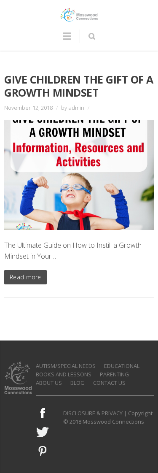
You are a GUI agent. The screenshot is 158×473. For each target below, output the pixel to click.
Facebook (42, 413)
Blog (77, 383)
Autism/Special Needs (66, 366)
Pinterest (42, 451)
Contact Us (109, 383)
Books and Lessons (63, 374)
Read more (25, 277)
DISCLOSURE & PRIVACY (93, 413)
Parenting (114, 374)
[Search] (92, 36)
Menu (67, 40)
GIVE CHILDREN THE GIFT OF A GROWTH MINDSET (78, 86)
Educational (121, 366)
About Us (49, 383)
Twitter (42, 432)
